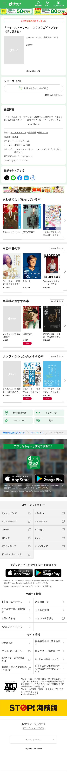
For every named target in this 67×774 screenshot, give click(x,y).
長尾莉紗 (48, 37)
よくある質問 (42, 610)
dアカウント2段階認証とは (13, 659)
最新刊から (58, 95)
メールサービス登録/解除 (13, 610)
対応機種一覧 (42, 602)
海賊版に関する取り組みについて (14, 668)
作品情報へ (32, 71)
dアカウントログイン (12, 626)
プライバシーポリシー (13, 651)
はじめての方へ (14, 602)
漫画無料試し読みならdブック (14, 433)
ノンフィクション (22, 141)
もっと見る (56, 248)
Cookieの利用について (46, 659)
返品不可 (29, 45)
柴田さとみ (43, 132)
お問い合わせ (8, 618)
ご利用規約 (7, 642)
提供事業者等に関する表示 (47, 643)
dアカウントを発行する (33, 724)
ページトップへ (33, 739)
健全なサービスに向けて (47, 651)
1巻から (48, 95)
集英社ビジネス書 (22, 145)
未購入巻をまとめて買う (35, 88)
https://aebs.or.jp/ (30, 694)
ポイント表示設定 (44, 618)
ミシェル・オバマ (34, 37)
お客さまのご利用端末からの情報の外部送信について (47, 668)
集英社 (15, 137)
